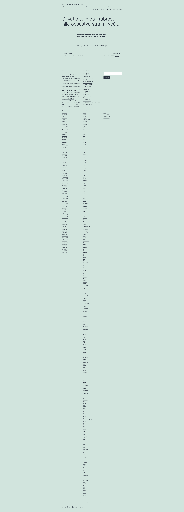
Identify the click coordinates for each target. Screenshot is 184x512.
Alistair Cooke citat (87, 96)
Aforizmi (84, 113)
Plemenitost (85, 329)
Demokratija (85, 158)
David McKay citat (86, 91)
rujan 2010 (64, 162)
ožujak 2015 (64, 117)
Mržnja (84, 278)
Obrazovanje (85, 308)
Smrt (84, 411)
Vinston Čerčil (67, 104)
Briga (84, 139)
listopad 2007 (65, 219)
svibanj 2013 (64, 154)
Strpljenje (85, 436)
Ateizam (84, 122)
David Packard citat (87, 99)
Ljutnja (84, 255)
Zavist (84, 482)
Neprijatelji (85, 298)
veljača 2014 (64, 139)
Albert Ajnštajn (71, 73)
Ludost (84, 257)
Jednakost (85, 218)
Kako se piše (119, 9)
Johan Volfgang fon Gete (71, 90)
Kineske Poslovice (86, 226)
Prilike (84, 363)
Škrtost (84, 403)
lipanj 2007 (64, 226)
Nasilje (84, 290)
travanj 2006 (64, 249)
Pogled (84, 334)
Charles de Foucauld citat (88, 78)
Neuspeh (84, 301)
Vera (84, 465)
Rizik (84, 383)
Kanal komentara (107, 116)
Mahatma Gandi (70, 96)
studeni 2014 (65, 124)
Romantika (85, 386)
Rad (83, 375)
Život (84, 488)
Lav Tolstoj (66, 94)
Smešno (84, 409)
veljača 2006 (64, 252)
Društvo (84, 170)
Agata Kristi (64, 73)
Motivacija (85, 277)
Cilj (83, 147)
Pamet (84, 322)
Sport (84, 418)
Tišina (84, 450)
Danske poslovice (86, 155)
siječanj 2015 (64, 121)
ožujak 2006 (64, 250)
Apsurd (84, 117)
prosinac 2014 (65, 122)
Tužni (84, 455)
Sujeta (84, 439)
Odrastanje (85, 311)
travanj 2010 (64, 170)
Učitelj (84, 459)
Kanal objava (106, 114)
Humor (84, 196)
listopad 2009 (65, 180)
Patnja (84, 324)
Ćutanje (84, 154)
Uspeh (84, 464)
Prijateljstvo (85, 362)
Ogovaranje (85, 313)
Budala (84, 140)
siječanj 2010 (64, 175)
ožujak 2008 (64, 211)
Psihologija (85, 372)
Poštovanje (85, 349)
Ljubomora (85, 252)
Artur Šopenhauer (73, 74)
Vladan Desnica (72, 104)
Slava (84, 405)
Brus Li (75, 78)
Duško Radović (73, 80)
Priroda (84, 365)
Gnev (84, 186)
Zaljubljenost (85, 480)
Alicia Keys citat (86, 73)
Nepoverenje (85, 295)
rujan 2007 (64, 221)
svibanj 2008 (64, 208)
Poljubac (84, 339)
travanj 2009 (64, 190)
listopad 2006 (65, 239)
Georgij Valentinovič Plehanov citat (90, 92)
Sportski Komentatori (87, 419)
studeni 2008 (65, 198)
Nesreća (84, 300)
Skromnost (85, 401)
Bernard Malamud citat (87, 104)
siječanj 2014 (65, 140)
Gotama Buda (68, 86)
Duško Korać (65, 80)
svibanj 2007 (64, 227)
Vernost (84, 467)
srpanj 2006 (64, 244)
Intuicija (84, 204)
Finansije (84, 181)
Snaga (84, 413)
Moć (84, 272)
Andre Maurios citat (87, 101)
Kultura (84, 239)
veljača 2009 (64, 193)
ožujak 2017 (64, 114)
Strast (84, 434)
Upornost (85, 462)
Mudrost (84, 280)
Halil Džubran (75, 86)
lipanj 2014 (64, 132)
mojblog (81, 46)
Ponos (84, 341)
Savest (84, 391)
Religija (84, 382)
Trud (84, 452)
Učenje (84, 457)
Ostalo (84, 319)
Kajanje (84, 222)
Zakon (84, 478)
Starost (84, 429)
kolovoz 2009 (65, 183)
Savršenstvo (85, 393)
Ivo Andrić (75, 88)
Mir (83, 265)
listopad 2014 (65, 126)
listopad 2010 (65, 160)
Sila (83, 398)
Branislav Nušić (70, 78)
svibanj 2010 (64, 168)
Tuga (84, 454)
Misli (84, 267)
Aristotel (64, 74)
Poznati (84, 354)
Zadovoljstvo (85, 475)
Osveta (84, 321)
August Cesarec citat (87, 94)
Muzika (84, 283)
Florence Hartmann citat (88, 97)
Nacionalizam (85, 285)
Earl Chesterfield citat (87, 84)
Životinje (84, 490)
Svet (84, 445)
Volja (84, 472)
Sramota (84, 421)
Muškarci (85, 282)
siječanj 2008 (65, 214)
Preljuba (84, 359)
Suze (84, 444)
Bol (83, 132)
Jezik (84, 219)
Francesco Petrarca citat (88, 81)
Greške (84, 188)
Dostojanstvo (85, 168)
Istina (84, 211)
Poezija (84, 332)
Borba (84, 136)
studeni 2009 (65, 178)
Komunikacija (85, 232)
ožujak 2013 (64, 157)
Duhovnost (85, 173)
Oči (83, 309)
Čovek (84, 150)
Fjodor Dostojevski (77, 83)
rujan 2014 (64, 127)
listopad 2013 (65, 145)
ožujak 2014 (64, 137)
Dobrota (84, 163)
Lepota (84, 245)
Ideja (84, 198)
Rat (83, 380)
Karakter (84, 224)
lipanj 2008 (64, 206)
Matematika (85, 262)
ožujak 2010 (64, 172)
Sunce (84, 442)
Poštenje (84, 347)
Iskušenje (85, 208)
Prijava (105, 113)
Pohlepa (84, 336)
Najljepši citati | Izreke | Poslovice (73, 4)
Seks (84, 396)
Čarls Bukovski (70, 106)
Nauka (84, 291)
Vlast (84, 468)
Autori (84, 126)
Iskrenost (85, 206)
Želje (84, 485)
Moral (84, 275)
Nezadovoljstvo (86, 303)
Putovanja (85, 373)
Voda (84, 470)
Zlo (83, 491)
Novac (84, 306)
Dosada (84, 167)
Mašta (84, 260)
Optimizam (85, 318)
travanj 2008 (64, 209)
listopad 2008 (65, 199)
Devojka (84, 162)
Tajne (84, 447)
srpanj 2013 (64, 150)
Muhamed (72, 100)
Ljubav (84, 249)
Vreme (84, 473)
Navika (84, 293)
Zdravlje (84, 483)
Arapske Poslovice (86, 119)
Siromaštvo (85, 400)
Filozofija (85, 180)
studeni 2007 (65, 218)
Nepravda (85, 296)
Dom (84, 165)
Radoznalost (85, 378)
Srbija (84, 424)
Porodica (84, 344)
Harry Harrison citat (87, 86)
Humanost (85, 195)
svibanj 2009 (64, 188)
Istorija (84, 213)
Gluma (84, 183)
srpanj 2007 (64, 224)
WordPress (119, 507)
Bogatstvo (85, 131)
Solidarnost (85, 416)
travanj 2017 (64, 113)
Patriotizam (85, 326)
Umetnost (85, 460)
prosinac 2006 (65, 236)
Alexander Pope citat (87, 89)
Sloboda (84, 406)
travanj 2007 (64, 229)
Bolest (84, 134)
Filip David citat (86, 87)
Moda (84, 273)
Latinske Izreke (86, 240)
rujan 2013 (64, 147)
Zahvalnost (85, 477)
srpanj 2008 (64, 204)
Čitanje (84, 149)
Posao (84, 345)
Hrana (84, 193)
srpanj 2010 (64, 165)
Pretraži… (105, 70)
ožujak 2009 (64, 191)
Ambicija (84, 116)
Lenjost (84, 244)
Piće (84, 327)
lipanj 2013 (64, 152)
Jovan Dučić (68, 92)
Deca (84, 157)
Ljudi (84, 254)
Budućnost (85, 144)
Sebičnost (85, 395)
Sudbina (84, 437)
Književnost (85, 229)
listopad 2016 (65, 116)
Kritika (84, 236)
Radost (84, 377)
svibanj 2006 (64, 247)
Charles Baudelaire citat (87, 83)
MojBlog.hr (95, 9)
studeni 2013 (64, 144)
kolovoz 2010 (65, 163)
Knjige (84, 227)
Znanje (84, 493)
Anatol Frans (77, 73)
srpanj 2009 (64, 185)
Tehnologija (85, 449)
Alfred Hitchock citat (87, 79)
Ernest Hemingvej (66, 83)
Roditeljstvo (85, 385)
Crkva (84, 152)
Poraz (84, 342)
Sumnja (84, 441)
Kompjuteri (85, 231)
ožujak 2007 (64, 231)
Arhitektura (85, 121)
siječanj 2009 (65, 195)
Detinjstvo (85, 160)
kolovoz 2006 (65, 242)
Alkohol (84, 114)
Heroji (84, 190)
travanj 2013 (64, 155)
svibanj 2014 (64, 134)
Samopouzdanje (86, 390)
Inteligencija (85, 203)
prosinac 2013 (65, 142)
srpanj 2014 (64, 131)
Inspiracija (85, 201)
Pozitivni (84, 352)
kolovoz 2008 (65, 203)
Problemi (84, 367)
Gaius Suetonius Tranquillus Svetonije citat (91, 102)
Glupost (84, 185)
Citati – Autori (102, 9)
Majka (84, 259)
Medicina (85, 263)
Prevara (84, 360)
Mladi (84, 268)
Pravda (84, 355)
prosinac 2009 (65, 177)
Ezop (72, 83)
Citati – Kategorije (111, 9)
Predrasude (85, 357)
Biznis (84, 127)
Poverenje (85, 350)
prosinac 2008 (65, 196)
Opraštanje (85, 316)
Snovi (84, 414)
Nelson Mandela (104, 46)
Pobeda (84, 331)
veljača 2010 (64, 173)
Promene (85, 368)
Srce (84, 426)
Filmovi (84, 178)
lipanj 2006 (64, 245)
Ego (83, 177)
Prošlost (84, 370)
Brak (84, 137)
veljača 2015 (64, 119)
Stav (84, 431)
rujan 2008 (64, 201)
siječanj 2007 (65, 234)
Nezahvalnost (86, 304)
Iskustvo (84, 209)
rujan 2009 (64, 181)
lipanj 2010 (64, 167)
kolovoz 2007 (65, 222)
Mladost (84, 270)
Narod (84, 288)
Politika (84, 337)
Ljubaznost (85, 250)
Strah (106, 45)
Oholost (84, 314)
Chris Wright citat (86, 76)
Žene (84, 486)
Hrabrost (102, 45)
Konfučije (77, 92)
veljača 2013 (64, 158)
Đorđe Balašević (76, 106)
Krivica (84, 237)
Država (84, 172)
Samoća (84, 388)
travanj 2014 (64, 136)
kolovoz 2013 (65, 149)
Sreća (84, 427)
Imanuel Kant (68, 88)
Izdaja (84, 214)
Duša (84, 175)
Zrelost (84, 495)
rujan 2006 (64, 240)
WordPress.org (106, 117)
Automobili (85, 124)
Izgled (84, 216)
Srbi (83, 423)
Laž (83, 242)
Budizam (84, 142)
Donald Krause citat (87, 74)
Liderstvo (85, 247)
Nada (84, 286)
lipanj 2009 (64, 186)
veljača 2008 (64, 213)
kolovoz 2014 (65, 129)
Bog (84, 129)
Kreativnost (85, 234)
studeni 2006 (65, 237)
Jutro (84, 221)
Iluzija (84, 199)
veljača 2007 (64, 232)
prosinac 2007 (65, 216)
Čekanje (84, 145)
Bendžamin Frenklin (69, 76)
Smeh (84, 408)
